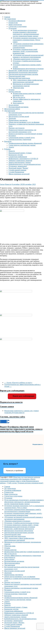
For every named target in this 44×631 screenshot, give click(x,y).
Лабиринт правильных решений (20, 160)
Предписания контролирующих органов (23, 74)
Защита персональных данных (20, 162)
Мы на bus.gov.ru (19, 97)
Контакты (7, 141)
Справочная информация (18, 157)
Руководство (13, 23)
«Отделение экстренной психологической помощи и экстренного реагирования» (28, 56)
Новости (12, 151)
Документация (9, 111)
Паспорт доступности (16, 128)
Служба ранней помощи (17, 170)
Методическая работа (12, 109)
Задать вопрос (14, 105)
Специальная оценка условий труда (22, 137)
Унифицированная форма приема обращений (25, 143)
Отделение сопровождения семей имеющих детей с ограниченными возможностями (25, 51)
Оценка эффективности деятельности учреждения (22, 555)
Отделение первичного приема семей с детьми (21, 525)
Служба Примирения (16, 172)
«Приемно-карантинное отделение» (26, 59)
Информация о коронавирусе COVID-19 (23, 159)
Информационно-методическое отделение (28, 68)
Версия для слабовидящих (23, 396)
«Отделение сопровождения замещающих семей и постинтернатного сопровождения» (28, 45)
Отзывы (11, 90)
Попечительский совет (17, 76)
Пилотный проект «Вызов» (14, 622)
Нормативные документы (18, 120)
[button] (5, 13)
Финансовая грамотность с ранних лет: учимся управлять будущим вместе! (21, 412)
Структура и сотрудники (18, 26)
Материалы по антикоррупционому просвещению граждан (26, 85)
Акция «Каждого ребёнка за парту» (18, 382)
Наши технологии (15, 24)
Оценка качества (15, 91)
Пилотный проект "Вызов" (18, 168)
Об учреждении (10, 19)
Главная (7, 17)
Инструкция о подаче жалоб (19, 116)
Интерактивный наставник (18, 107)
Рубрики (7, 149)
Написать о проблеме (14, 470)
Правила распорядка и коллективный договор (25, 134)
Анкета (11, 147)
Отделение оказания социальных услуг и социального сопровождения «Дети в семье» (28, 40)
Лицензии (12, 118)
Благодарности (18, 103)
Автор (2, 184)
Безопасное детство (16, 155)
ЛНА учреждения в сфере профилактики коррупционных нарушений (28, 81)
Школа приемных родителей (19, 174)
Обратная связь (18, 88)
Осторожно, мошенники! (18, 166)
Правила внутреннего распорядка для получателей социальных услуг (22, 131)
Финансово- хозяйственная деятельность (23, 70)
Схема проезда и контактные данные (22, 145)
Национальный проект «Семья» (20, 153)
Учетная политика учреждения (20, 139)
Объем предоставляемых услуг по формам (24, 122)
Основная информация (17, 21)
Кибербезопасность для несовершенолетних (25, 164)
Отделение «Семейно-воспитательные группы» (21, 523)
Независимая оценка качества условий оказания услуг (24, 552)
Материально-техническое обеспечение (23, 72)
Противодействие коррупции (19, 78)
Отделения (12, 28)
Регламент (12, 136)
